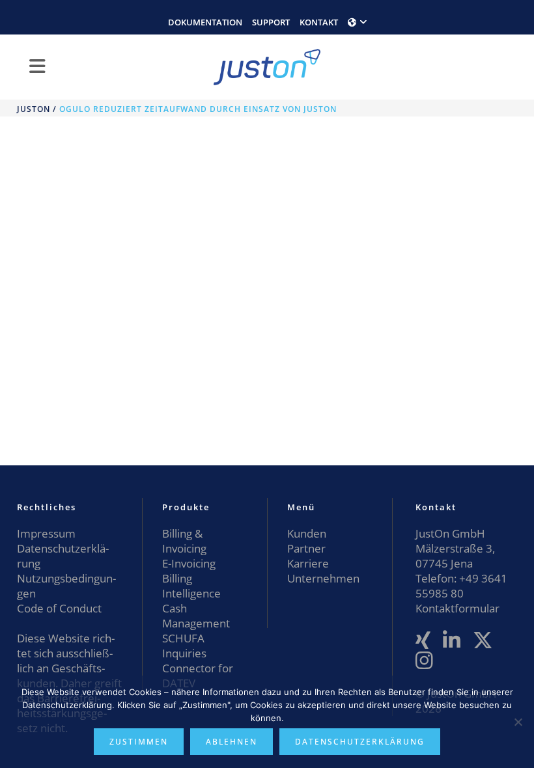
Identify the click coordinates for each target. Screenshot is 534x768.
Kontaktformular (457, 608)
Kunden (306, 533)
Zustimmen (138, 741)
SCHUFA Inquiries (184, 646)
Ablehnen (231, 741)
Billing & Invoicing (184, 541)
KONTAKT (319, 22)
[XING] (422, 641)
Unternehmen (323, 578)
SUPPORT (271, 22)
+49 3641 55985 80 (461, 586)
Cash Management (196, 616)
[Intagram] (424, 661)
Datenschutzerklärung (360, 741)
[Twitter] (483, 641)
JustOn (33, 109)
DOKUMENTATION (205, 22)
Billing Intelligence (191, 586)
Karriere (308, 563)
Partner (306, 548)
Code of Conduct (59, 608)
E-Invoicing (189, 563)
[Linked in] (451, 641)
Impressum (46, 533)
